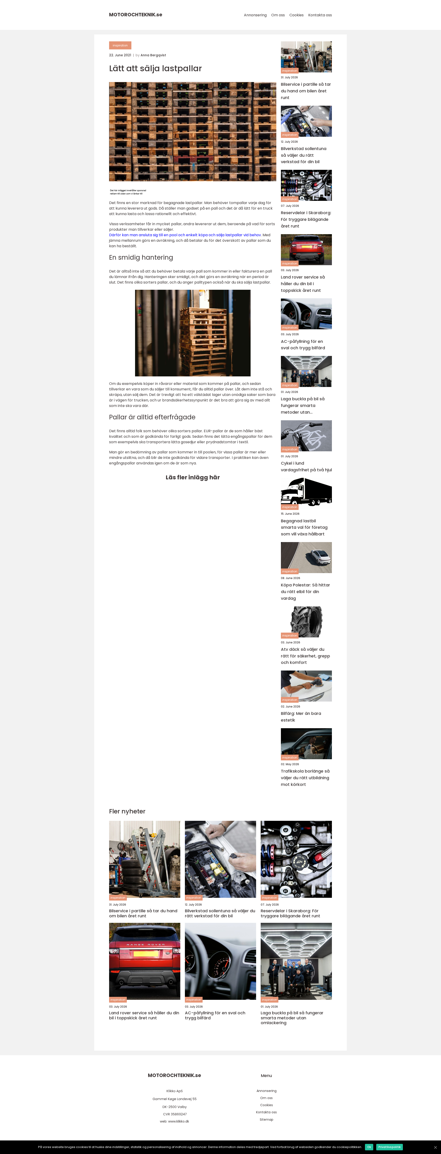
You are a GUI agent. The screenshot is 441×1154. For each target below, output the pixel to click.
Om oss (278, 15)
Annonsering (255, 15)
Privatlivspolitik (390, 1147)
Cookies (296, 15)
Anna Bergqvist (153, 55)
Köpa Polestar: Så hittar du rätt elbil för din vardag (305, 591)
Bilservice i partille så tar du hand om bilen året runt (306, 90)
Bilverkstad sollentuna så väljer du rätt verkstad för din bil (303, 155)
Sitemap (266, 1119)
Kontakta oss (320, 15)
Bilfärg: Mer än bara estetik (301, 717)
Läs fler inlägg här (193, 477)
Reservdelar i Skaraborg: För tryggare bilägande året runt (306, 219)
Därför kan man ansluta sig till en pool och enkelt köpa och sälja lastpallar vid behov (185, 235)
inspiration (120, 45)
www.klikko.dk (178, 1121)
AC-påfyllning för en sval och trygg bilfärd (303, 344)
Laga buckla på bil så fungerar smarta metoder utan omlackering (303, 405)
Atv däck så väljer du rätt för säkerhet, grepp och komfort (305, 655)
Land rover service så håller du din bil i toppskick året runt (303, 283)
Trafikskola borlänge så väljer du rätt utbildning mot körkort (305, 777)
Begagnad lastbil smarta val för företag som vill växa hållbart (304, 527)
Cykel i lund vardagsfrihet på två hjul (306, 466)
